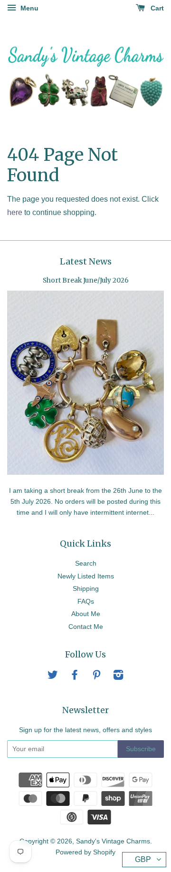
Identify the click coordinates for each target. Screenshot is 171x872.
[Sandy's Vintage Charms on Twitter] (53, 676)
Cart (156, 8)
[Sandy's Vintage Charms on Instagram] (118, 676)
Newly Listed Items (85, 576)
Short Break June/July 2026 (86, 280)
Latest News (86, 261)
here (14, 212)
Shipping (86, 588)
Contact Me (85, 626)
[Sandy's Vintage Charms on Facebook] (74, 676)
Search (85, 563)
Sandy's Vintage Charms (113, 841)
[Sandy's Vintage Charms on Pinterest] (96, 676)
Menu (28, 8)
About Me (85, 613)
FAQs (85, 601)
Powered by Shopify (85, 852)
